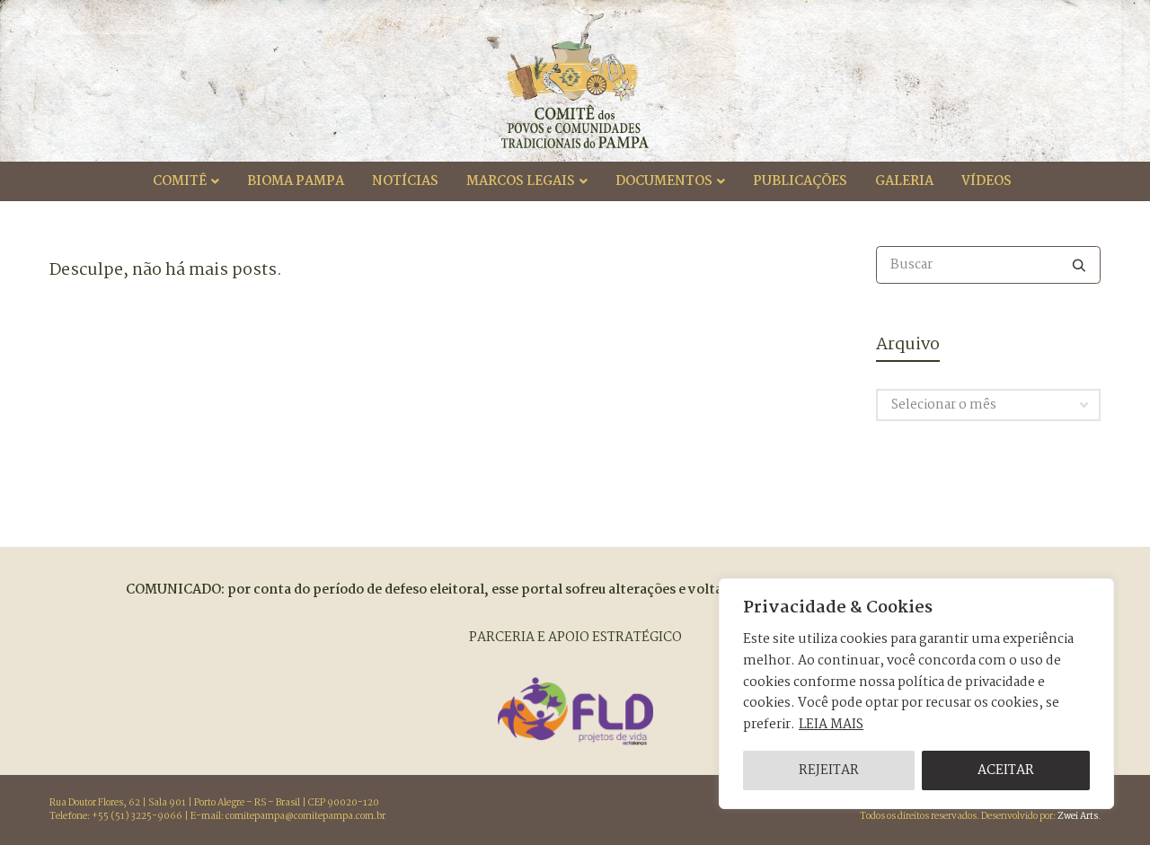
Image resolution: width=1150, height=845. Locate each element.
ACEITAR (1006, 770)
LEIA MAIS (831, 724)
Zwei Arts (1077, 816)
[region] (916, 693)
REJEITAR (829, 770)
